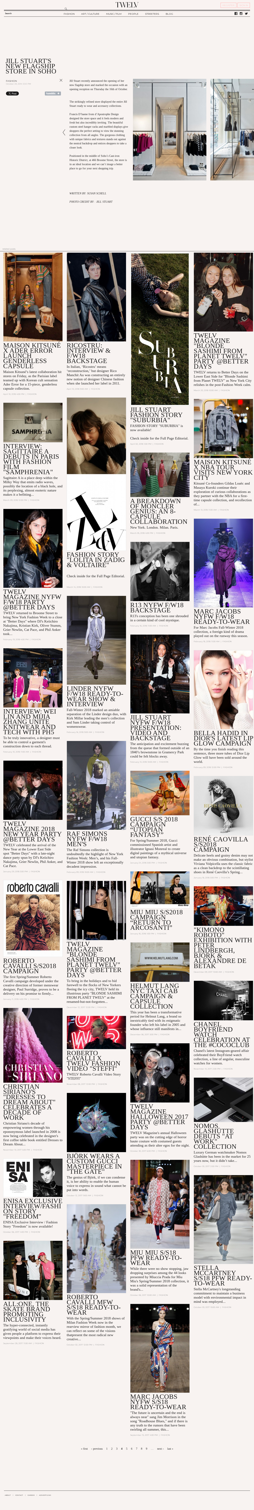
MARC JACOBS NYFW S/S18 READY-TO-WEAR (158, 1402)
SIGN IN (243, 5)
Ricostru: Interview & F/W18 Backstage (89, 353)
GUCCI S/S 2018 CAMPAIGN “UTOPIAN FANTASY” (154, 826)
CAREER (31, 1495)
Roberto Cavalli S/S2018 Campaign (29, 966)
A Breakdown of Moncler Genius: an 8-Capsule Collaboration (159, 511)
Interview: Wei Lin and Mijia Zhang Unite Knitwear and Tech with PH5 (29, 722)
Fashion (11, 80)
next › (160, 1448)
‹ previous (97, 1448)
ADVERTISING (45, 1495)
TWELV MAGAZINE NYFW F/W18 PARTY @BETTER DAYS (32, 599)
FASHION (69, 13)
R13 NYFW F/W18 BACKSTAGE (157, 607)
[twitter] (246, 13)
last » (170, 1448)
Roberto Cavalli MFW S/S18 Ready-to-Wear (94, 1304)
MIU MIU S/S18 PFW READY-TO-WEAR (156, 1257)
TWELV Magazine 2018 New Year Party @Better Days (32, 831)
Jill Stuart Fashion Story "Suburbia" (156, 415)
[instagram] (241, 13)
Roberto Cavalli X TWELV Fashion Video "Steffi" (93, 1060)
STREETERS (152, 13)
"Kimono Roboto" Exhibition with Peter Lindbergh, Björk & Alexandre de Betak (223, 947)
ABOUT (8, 1495)
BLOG (169, 13)
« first (84, 1448)
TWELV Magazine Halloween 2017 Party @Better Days (159, 1117)
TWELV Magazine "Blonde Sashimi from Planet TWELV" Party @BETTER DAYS (94, 959)
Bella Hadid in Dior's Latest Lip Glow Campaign (223, 738)
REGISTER (228, 5)
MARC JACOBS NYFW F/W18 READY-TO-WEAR (222, 616)
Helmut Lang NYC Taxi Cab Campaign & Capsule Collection (154, 996)
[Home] (127, 5)
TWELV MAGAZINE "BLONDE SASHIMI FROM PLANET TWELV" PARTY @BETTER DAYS (221, 351)
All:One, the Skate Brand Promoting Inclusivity (26, 1311)
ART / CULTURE (90, 13)
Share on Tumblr (53, 93)
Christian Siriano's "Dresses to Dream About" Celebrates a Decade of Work (29, 1102)
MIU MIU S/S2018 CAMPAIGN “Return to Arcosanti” (156, 919)
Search (8, 13)
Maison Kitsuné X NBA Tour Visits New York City (223, 469)
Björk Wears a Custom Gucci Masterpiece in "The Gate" (94, 1163)
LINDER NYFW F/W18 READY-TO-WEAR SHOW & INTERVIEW (95, 696)
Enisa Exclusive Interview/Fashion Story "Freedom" (33, 1208)
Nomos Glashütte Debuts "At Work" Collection (215, 1136)
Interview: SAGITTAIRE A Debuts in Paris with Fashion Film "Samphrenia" (31, 459)
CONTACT (19, 1495)
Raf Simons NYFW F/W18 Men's (87, 839)
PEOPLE (133, 13)
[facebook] (236, 13)
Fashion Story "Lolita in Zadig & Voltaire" (96, 560)
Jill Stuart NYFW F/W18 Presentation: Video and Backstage (155, 728)
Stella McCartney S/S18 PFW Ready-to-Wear (223, 1275)
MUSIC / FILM (113, 13)
